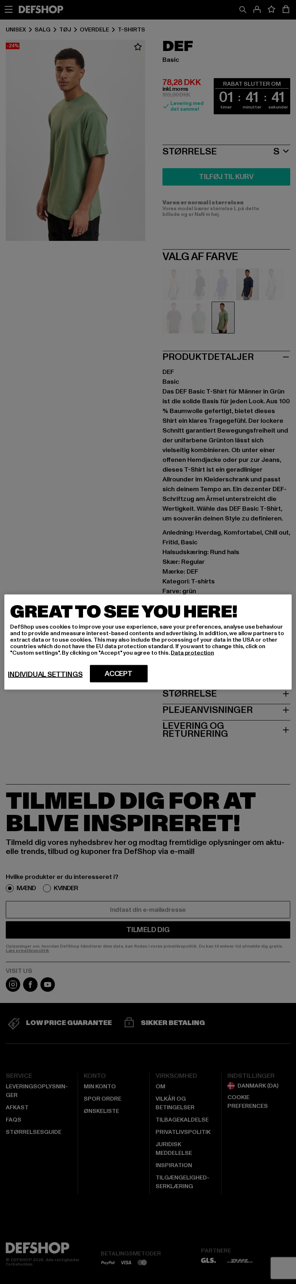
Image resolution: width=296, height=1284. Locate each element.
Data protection (192, 653)
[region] (147, 642)
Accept (118, 674)
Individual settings (45, 674)
